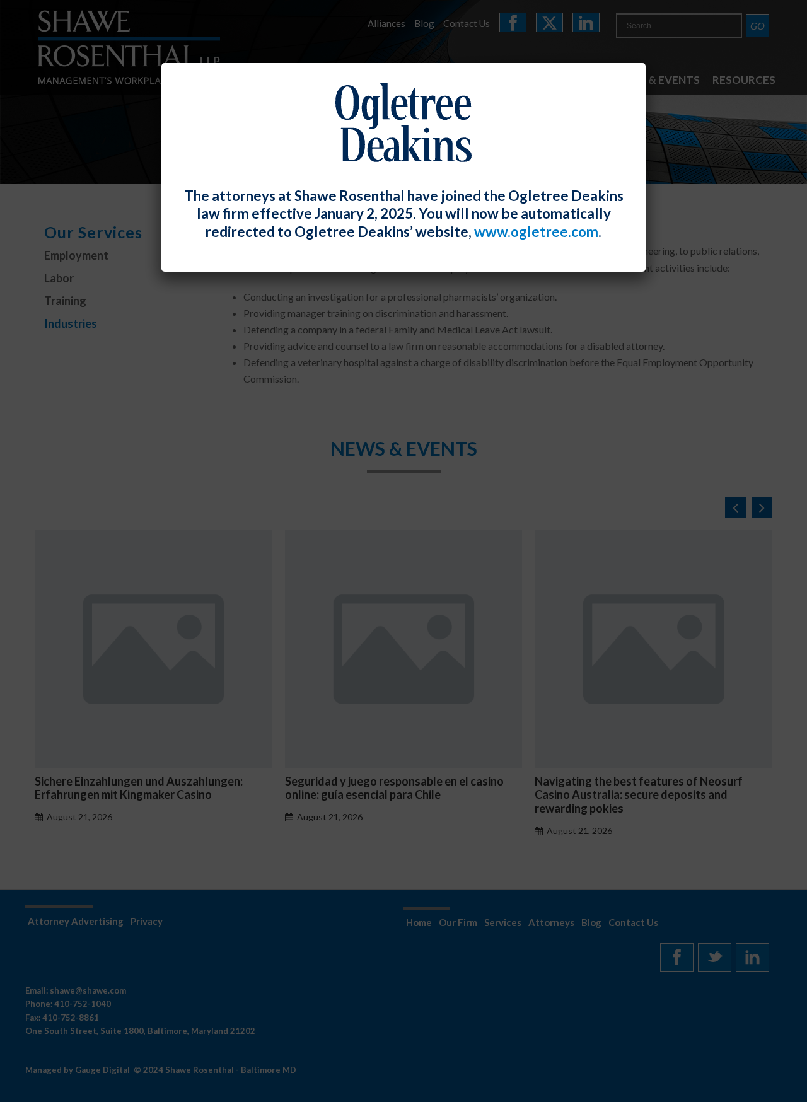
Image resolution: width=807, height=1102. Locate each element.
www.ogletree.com (536, 231)
